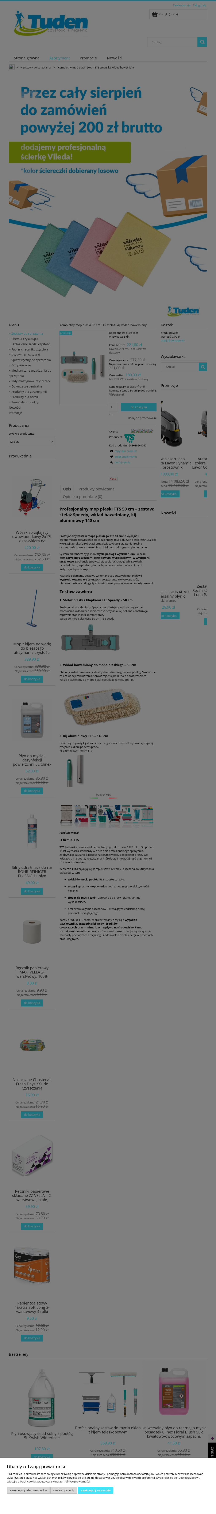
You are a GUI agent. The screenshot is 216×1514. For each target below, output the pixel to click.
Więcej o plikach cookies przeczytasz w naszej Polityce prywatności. (48, 1481)
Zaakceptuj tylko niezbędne (28, 1490)
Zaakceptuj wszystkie (96, 1490)
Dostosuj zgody (63, 1490)
